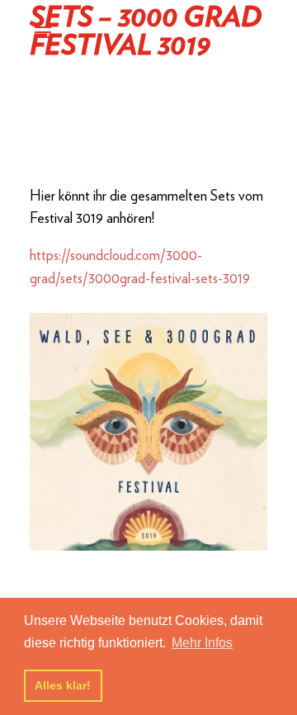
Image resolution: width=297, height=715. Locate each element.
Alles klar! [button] (63, 685)
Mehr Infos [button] (202, 643)
